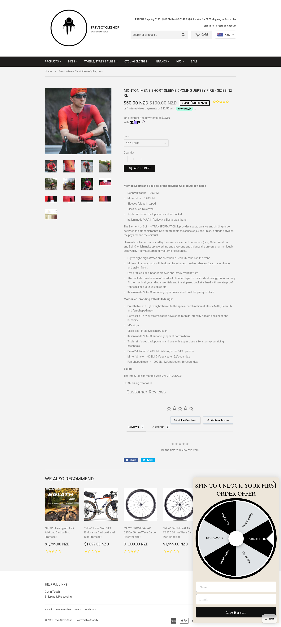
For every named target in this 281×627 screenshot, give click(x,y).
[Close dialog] (274, 482)
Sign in (207, 25)
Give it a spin (236, 612)
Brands (161, 61)
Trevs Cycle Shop (63, 620)
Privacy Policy (63, 609)
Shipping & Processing (58, 596)
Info (179, 61)
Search (49, 609)
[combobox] (159, 35)
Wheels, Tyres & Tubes (100, 61)
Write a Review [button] (220, 420)
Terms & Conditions (85, 609)
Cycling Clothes (136, 61)
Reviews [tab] (133, 427)
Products (52, 61)
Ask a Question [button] (187, 420)
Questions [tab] (158, 427)
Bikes (72, 61)
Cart (204, 34)
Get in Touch (52, 591)
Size (126, 136)
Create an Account (226, 25)
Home (48, 71)
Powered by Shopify (87, 620)
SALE (194, 61)
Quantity (129, 152)
